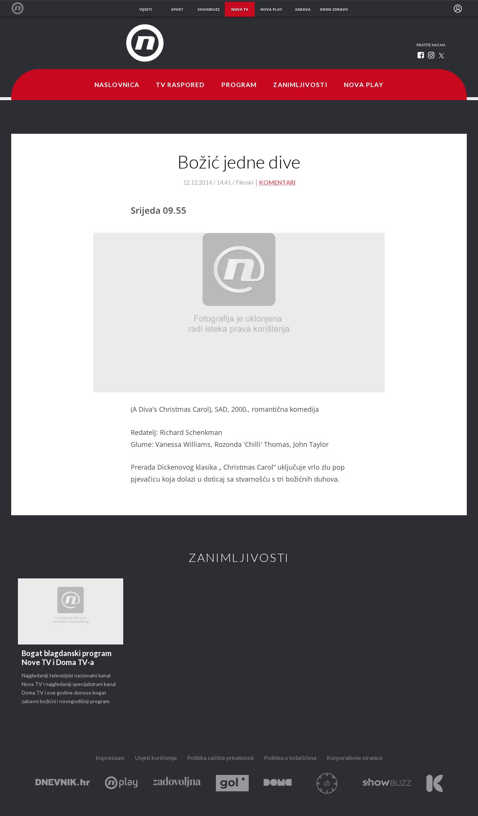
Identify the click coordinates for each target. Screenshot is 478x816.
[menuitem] (457, 8)
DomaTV (278, 783)
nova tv (239, 9)
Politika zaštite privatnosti (220, 758)
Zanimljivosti (300, 85)
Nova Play (364, 85)
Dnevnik (62, 783)
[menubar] (457, 8)
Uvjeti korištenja (156, 758)
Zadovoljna (176, 783)
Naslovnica (116, 85)
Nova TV (21, 8)
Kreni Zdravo (434, 783)
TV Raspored (180, 85)
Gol (232, 783)
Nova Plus (121, 783)
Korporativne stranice (355, 758)
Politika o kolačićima (290, 758)
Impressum (110, 758)
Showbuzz (387, 783)
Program (239, 85)
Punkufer (327, 783)
